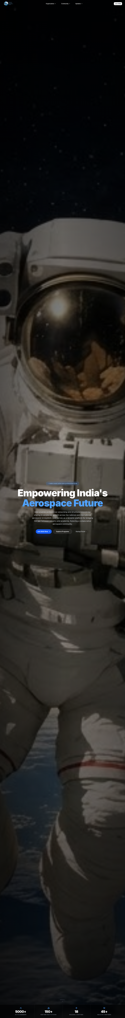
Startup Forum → (81, 531)
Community (64, 3)
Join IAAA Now (42, 531)
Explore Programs (62, 531)
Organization (50, 3)
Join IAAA (118, 3)
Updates (78, 3)
